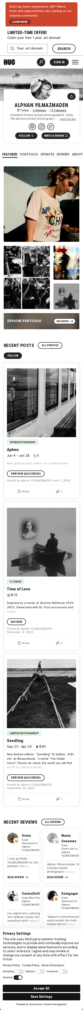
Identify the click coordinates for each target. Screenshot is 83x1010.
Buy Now (16, 621)
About (77, 154)
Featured (10, 154)
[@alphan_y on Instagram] (41, 126)
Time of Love (18, 589)
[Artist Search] (41, 62)
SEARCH (64, 48)
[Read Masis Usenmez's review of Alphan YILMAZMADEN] (61, 856)
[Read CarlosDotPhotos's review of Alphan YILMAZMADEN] (22, 911)
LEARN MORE (20, 21)
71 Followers (58, 110)
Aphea (13, 449)
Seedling (15, 740)
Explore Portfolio (24, 321)
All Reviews (53, 822)
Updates (47, 154)
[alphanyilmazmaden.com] (32, 126)
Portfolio (29, 154)
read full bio (68, 119)
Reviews (63, 154)
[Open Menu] (75, 62)
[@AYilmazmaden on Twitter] (50, 126)
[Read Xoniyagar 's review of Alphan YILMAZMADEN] (61, 911)
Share (26, 491)
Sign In (59, 62)
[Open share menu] (71, 96)
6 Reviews (39, 110)
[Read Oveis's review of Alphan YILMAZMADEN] (22, 856)
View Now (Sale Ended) (26, 473)
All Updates (50, 345)
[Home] (9, 62)
